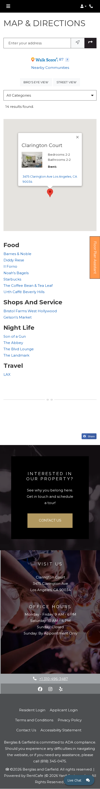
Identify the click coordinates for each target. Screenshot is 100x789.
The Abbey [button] (13, 342)
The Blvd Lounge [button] (18, 349)
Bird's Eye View (37, 82)
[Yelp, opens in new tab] (60, 689)
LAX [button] (6, 374)
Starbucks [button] (12, 279)
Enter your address (25, 43)
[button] (83, 6)
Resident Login (32, 710)
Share (91, 436)
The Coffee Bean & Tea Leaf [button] (28, 285)
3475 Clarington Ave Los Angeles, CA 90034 (50, 179)
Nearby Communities (50, 67)
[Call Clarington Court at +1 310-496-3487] (91, 6)
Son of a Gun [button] (14, 336)
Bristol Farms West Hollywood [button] (30, 311)
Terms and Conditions (34, 720)
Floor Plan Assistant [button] (95, 260)
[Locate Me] (78, 43)
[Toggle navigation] (8, 6)
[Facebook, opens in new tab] (40, 689)
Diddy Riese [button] (13, 260)
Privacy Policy (70, 720)
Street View (68, 82)
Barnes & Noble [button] (17, 254)
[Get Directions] (90, 43)
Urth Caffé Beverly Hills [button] (23, 292)
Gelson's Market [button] (17, 317)
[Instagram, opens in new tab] (50, 689)
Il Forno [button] (10, 266)
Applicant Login (64, 710)
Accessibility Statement (60, 730)
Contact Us (50, 520)
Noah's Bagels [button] (16, 273)
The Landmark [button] (16, 355)
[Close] (77, 137)
